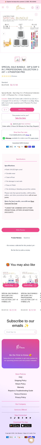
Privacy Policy (20, 397)
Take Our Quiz (20, 118)
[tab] (16, 238)
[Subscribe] (34, 332)
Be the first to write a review (20, 250)
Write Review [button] (20, 230)
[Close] (3, 7)
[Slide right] (37, 36)
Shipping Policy (20, 380)
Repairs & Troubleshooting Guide (20, 391)
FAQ (20, 377)
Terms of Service (20, 394)
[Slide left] (3, 34)
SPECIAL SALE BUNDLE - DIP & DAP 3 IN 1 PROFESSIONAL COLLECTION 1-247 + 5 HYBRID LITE (29, 297)
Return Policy (20, 384)
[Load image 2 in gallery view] (23, 59)
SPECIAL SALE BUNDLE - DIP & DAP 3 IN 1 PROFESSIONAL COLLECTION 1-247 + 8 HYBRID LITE (10, 297)
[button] (37, 7)
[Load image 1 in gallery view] (17, 59)
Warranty (20, 387)
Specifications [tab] (20, 159)
